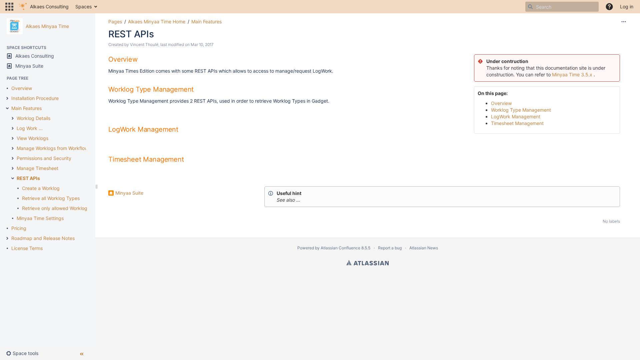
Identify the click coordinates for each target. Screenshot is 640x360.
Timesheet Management (517, 123)
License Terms (27, 248)
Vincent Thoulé (144, 44)
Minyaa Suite (129, 193)
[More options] (623, 22)
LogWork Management (515, 116)
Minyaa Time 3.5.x (572, 74)
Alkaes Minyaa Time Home (156, 21)
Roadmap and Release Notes (43, 238)
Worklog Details (33, 118)
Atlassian (367, 262)
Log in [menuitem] (626, 6)
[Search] (530, 6)
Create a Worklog (41, 188)
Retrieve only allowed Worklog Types (62, 208)
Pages (115, 21)
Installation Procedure (35, 98)
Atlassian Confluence (340, 247)
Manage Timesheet (37, 168)
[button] (9, 6)
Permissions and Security (44, 158)
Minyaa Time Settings (40, 218)
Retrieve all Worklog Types (51, 198)
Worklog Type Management (521, 110)
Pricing (18, 228)
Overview (21, 88)
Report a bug (390, 247)
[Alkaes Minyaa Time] (15, 26)
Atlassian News (423, 247)
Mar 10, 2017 (202, 44)
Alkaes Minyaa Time (47, 26)
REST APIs (28, 178)
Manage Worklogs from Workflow (52, 148)
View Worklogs (32, 138)
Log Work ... (30, 128)
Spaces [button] (83, 6)
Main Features (26, 108)
